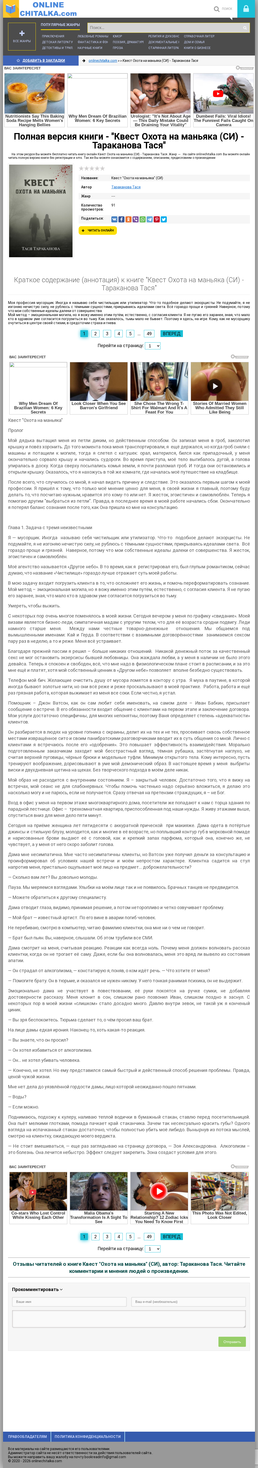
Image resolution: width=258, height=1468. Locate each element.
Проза (118, 48)
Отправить (232, 1342)
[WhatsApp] (143, 219)
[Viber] (136, 219)
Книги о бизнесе (197, 48)
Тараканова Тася (126, 187)
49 (149, 333)
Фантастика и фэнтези (97, 42)
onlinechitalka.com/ (41, 9)
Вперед (171, 333)
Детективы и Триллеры (61, 48)
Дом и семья (194, 42)
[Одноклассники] (128, 219)
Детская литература (59, 42)
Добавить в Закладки (43, 61)
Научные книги (90, 48)
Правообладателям (27, 1437)
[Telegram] (150, 219)
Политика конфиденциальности (88, 1437)
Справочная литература (204, 36)
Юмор (117, 36)
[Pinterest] (157, 219)
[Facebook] (121, 219)
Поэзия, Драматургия (130, 42)
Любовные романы (93, 36)
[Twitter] (164, 219)
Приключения (53, 36)
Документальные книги (168, 42)
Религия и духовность (167, 36)
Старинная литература (167, 48)
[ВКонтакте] (114, 219)
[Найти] (245, 28)
